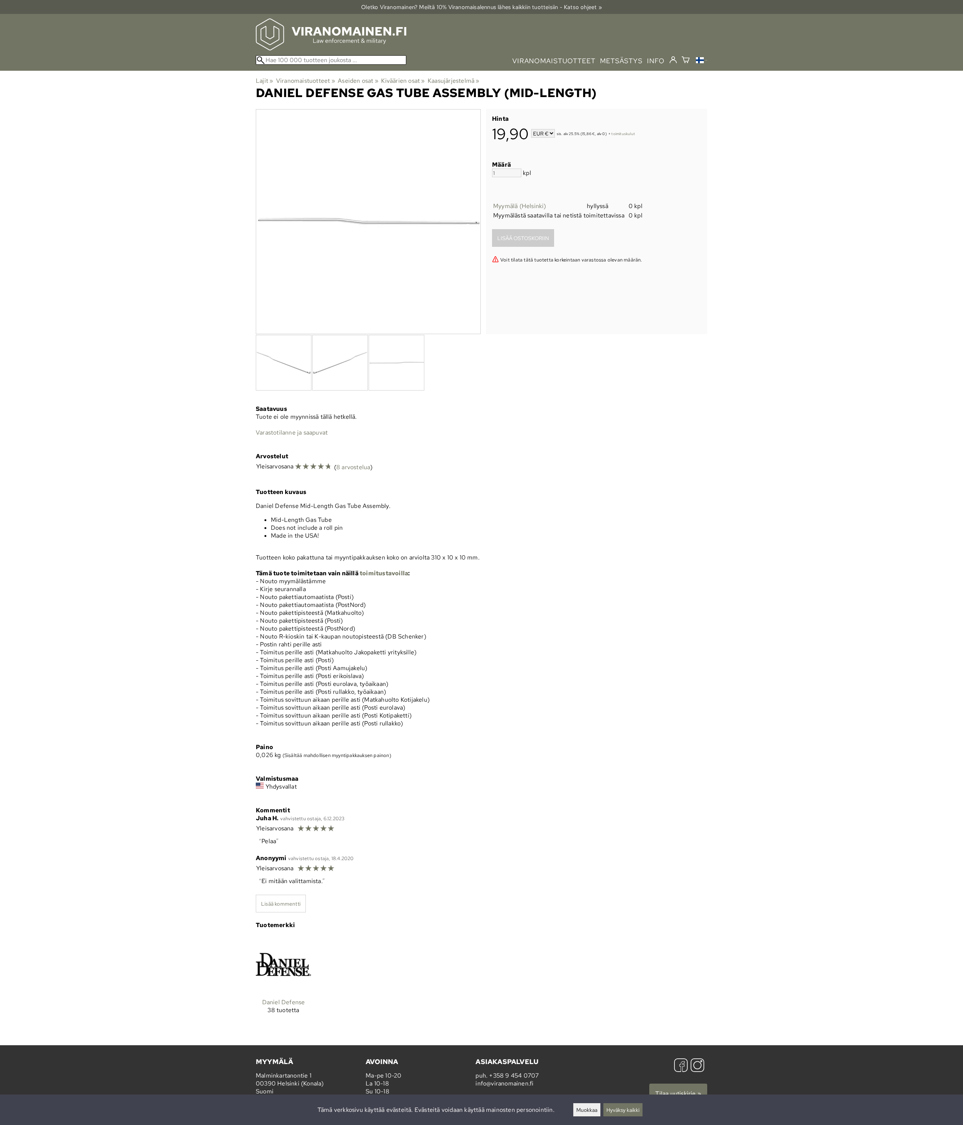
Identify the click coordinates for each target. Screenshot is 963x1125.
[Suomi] (701, 61)
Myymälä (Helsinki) (519, 206)
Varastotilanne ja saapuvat (292, 432)
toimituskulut (623, 134)
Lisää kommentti (281, 903)
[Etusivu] (331, 48)
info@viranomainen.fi (504, 1083)
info (656, 60)
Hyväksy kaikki (622, 1109)
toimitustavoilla (384, 573)
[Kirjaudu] (673, 60)
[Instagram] (697, 1066)
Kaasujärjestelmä (454, 81)
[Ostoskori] (686, 60)
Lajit (264, 81)
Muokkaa (586, 1109)
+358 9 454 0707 (514, 1075)
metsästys (621, 60)
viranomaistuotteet (553, 60)
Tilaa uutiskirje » (678, 1094)
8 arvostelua (353, 467)
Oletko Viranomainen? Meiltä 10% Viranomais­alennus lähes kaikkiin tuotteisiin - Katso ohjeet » (481, 7)
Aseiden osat (358, 81)
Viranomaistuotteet (305, 81)
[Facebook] (681, 1066)
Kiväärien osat (403, 81)
